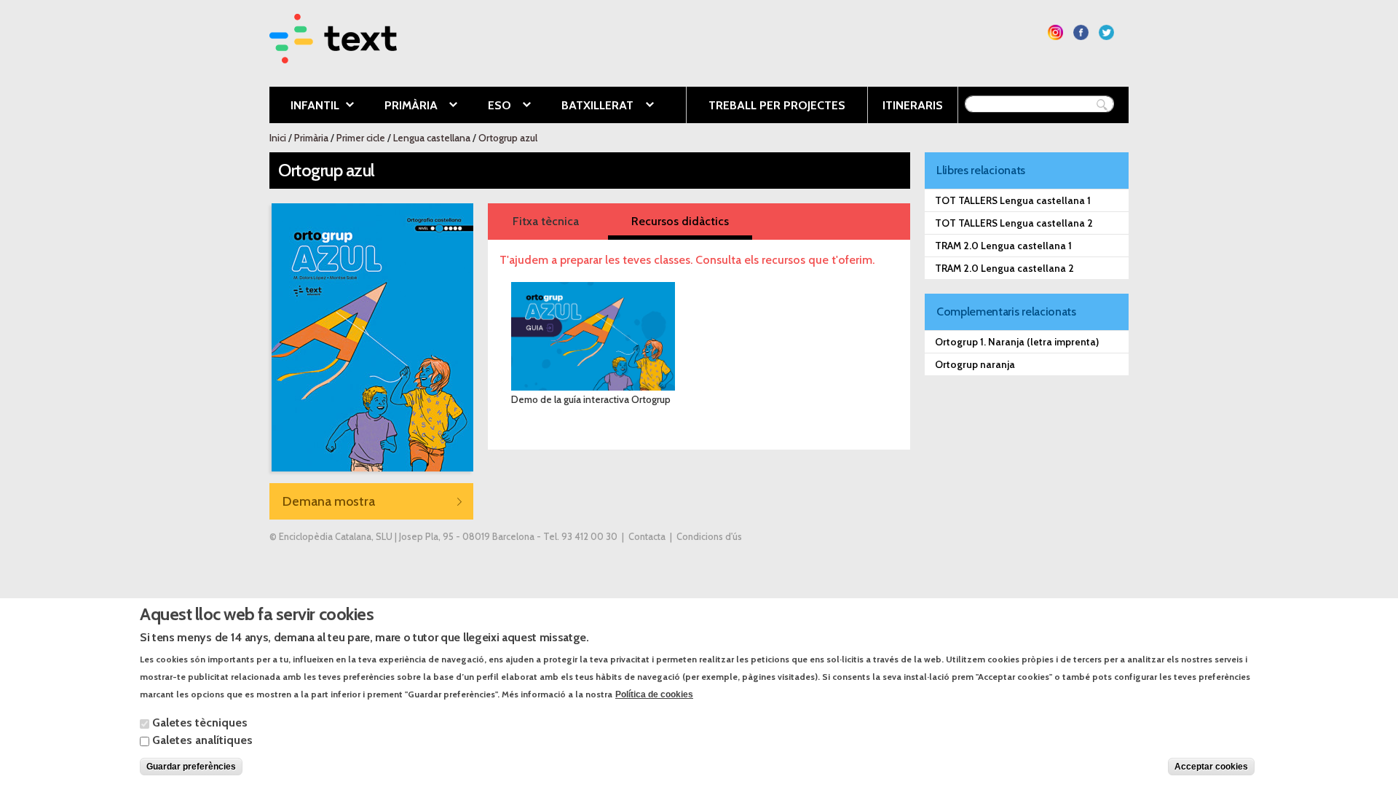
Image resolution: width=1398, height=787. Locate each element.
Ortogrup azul (507, 138)
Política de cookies (654, 694)
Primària (400, 106)
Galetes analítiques (202, 740)
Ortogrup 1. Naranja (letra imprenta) (1017, 342)
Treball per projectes (776, 105)
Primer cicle (360, 138)
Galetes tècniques (200, 722)
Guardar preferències (191, 766)
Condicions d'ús (709, 536)
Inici (277, 138)
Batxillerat (586, 106)
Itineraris (912, 105)
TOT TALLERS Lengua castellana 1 (1013, 200)
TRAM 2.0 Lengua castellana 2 (1004, 268)
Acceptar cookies (1211, 766)
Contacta (647, 536)
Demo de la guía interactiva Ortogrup (591, 399)
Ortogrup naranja (975, 364)
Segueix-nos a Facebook (1081, 32)
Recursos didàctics (680, 221)
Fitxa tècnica (546, 221)
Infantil (304, 106)
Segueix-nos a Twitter (1106, 32)
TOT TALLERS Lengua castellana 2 (1014, 223)
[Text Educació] (333, 54)
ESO (488, 106)
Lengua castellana (431, 138)
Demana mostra (329, 501)
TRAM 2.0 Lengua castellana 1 (1003, 245)
